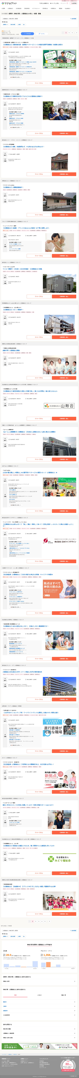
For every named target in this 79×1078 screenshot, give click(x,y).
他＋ (24, 24)
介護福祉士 (10, 8)
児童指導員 (26, 8)
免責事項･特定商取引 (45, 1064)
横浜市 (4, 1002)
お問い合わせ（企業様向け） (28, 1062)
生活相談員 (18, 8)
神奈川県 (15, 1054)
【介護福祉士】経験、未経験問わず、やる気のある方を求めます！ (23, 146)
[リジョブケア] (9, 3)
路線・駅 (63, 995)
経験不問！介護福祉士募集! (11, 350)
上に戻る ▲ (73, 1076)
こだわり (39, 995)
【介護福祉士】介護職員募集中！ (13, 187)
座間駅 (5, 24)
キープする (39, 83)
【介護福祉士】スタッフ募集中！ (13, 309)
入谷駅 (19, 24)
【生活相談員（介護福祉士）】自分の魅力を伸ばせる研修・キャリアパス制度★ (28, 574)
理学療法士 (45, 8)
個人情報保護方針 (44, 1062)
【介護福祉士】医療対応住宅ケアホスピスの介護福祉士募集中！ (23, 96)
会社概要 (42, 1066)
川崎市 (4, 1006)
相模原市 (5, 1010)
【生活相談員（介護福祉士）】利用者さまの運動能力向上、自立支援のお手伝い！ (28, 764)
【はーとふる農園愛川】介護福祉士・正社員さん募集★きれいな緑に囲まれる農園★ (29, 432)
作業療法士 (53, 8)
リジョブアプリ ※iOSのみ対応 (10, 1064)
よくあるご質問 (5, 1061)
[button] (39, 57)
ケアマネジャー (36, 8)
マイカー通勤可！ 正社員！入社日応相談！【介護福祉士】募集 (22, 269)
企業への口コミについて (8, 1066)
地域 (15, 995)
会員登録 (74, 3)
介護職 (3, 8)
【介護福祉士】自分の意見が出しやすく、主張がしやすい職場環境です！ (26, 626)
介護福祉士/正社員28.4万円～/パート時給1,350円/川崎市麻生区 (22, 672)
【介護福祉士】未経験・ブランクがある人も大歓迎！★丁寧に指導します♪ (26, 228)
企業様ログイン (74, 0)
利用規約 (42, 1061)
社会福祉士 (67, 8)
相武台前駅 (13, 24)
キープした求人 (55, 3)
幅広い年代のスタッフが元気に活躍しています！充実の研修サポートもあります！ (28, 805)
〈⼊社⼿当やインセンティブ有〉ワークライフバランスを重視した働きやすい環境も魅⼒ (30, 712)
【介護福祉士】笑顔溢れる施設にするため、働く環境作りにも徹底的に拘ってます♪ (29, 845)
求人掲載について (65, 0)
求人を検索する (45, 3)
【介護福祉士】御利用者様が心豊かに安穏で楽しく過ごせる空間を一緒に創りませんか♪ (30, 391)
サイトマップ (43, 1067)
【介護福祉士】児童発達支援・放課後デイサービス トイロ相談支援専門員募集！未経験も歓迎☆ (33, 44)
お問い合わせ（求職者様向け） (9, 1062)
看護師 (60, 8)
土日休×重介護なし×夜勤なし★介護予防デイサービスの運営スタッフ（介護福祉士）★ (30, 472)
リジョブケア (4, 1054)
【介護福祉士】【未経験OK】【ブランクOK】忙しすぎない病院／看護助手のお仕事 (29, 886)
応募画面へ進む (64, 83)
